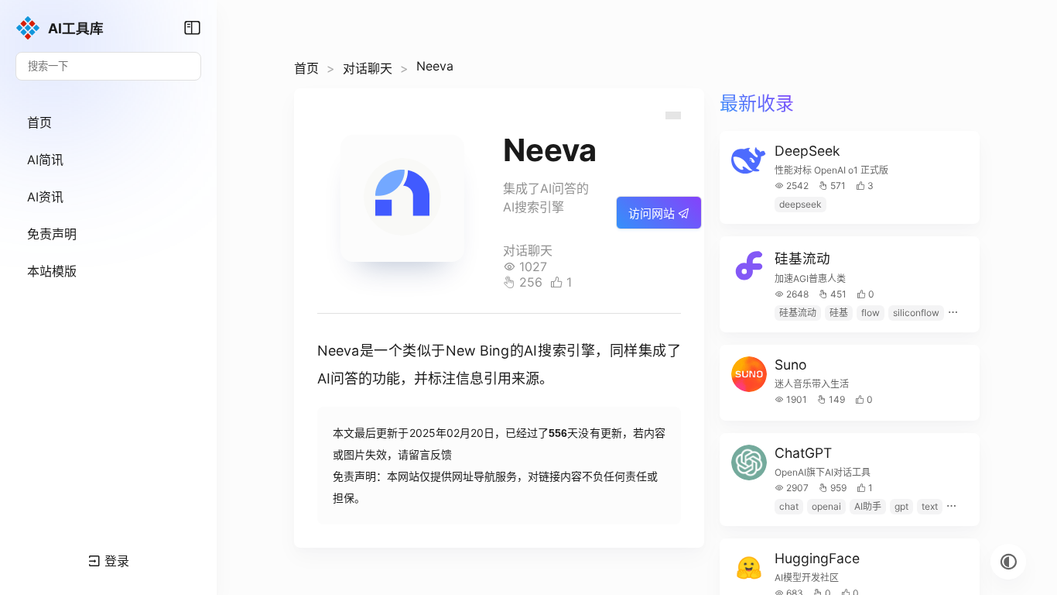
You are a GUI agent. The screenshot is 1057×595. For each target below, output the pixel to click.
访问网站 (653, 213)
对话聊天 (367, 68)
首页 (306, 68)
